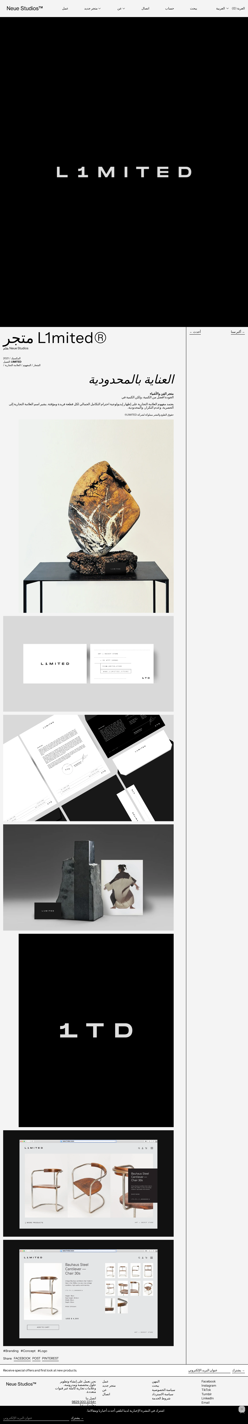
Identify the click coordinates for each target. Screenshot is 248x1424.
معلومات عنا (88, 1405)
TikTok (206, 1390)
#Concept (28, 1351)
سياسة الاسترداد (162, 1394)
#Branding (11, 1351)
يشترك (236, 1370)
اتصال (106, 1394)
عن (104, 1390)
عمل (105, 1381)
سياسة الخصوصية (163, 1390)
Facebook (209, 1381)
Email (206, 1402)
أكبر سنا (236, 332)
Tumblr (207, 1394)
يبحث (155, 1385)
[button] (193, 8)
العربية (220, 8)
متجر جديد (109, 1385)
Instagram (209, 1385)
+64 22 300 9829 (84, 1402)
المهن (156, 1381)
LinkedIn (208, 1398)
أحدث (197, 332)
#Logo (42, 1351)
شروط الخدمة (161, 1398)
